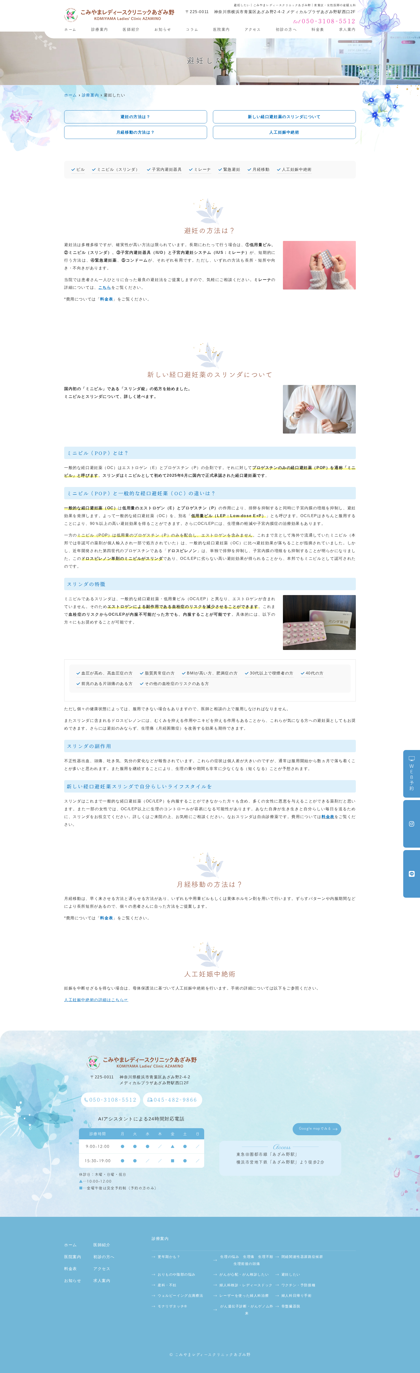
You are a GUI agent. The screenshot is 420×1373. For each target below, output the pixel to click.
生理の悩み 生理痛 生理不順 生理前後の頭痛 (247, 1260)
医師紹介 (131, 29)
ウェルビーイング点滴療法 (180, 1295)
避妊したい (290, 1274)
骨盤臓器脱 (290, 1306)
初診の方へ (286, 29)
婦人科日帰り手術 (296, 1295)
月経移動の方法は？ (135, 132)
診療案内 (99, 29)
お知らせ (162, 29)
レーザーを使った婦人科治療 (244, 1295)
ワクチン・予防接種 (298, 1285)
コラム (192, 29)
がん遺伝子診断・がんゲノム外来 (246, 1309)
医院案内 (221, 29)
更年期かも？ (169, 1257)
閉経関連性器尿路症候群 (302, 1257)
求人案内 (347, 29)
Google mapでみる (315, 1128)
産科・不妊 (167, 1285)
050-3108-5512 (113, 1099)
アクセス (253, 29)
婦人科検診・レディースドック (245, 1285)
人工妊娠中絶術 (284, 132)
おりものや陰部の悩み (177, 1274)
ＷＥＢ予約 (411, 778)
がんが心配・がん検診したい (244, 1274)
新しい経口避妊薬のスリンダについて (284, 117)
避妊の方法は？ (135, 117)
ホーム (70, 29)
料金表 (317, 29)
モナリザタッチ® (172, 1306)
